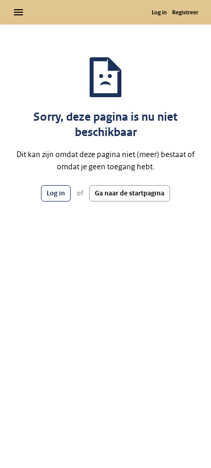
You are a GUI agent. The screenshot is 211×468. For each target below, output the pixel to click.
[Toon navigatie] (18, 12)
